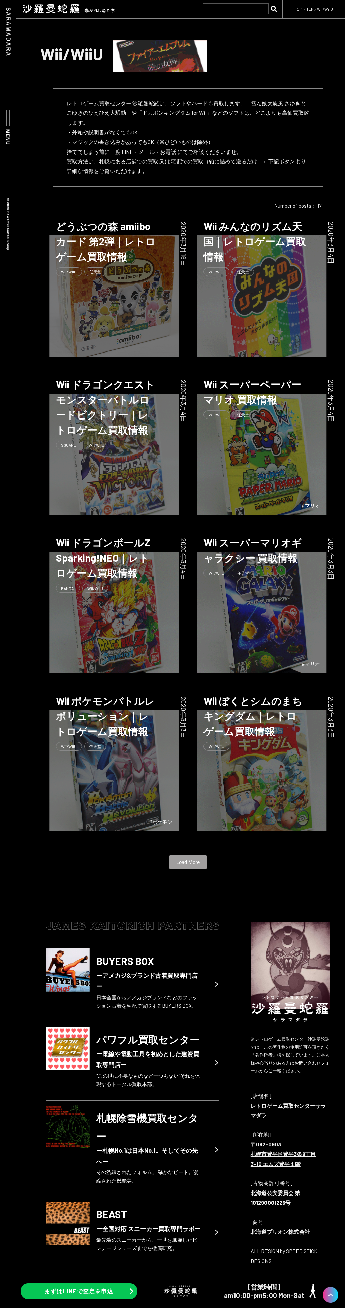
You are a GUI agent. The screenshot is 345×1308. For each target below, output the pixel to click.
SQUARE (68, 445)
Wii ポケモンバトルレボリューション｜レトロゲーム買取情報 (105, 716)
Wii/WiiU (69, 271)
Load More (188, 862)
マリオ (312, 505)
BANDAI (68, 588)
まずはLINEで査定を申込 (79, 1291)
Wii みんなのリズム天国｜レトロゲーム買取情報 (254, 241)
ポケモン (162, 822)
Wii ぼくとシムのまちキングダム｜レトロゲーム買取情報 (253, 716)
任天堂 (95, 271)
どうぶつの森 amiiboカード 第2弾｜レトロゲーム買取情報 (106, 241)
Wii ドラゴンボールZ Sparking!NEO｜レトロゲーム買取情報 (103, 557)
